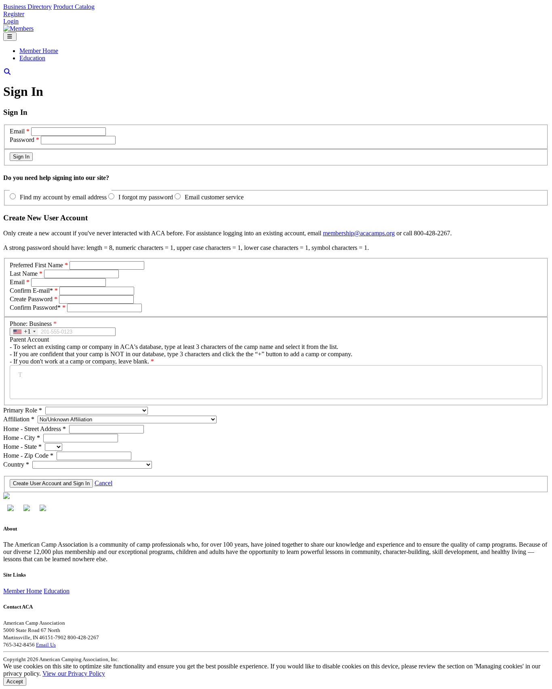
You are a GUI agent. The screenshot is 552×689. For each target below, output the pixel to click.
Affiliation (18, 419)
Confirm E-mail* (31, 290)
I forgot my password (145, 197)
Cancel (103, 483)
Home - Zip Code (28, 455)
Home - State (22, 446)
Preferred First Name (36, 265)
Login (11, 21)
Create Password (31, 299)
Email (17, 131)
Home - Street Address (34, 428)
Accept (14, 681)
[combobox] (24, 332)
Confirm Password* (35, 307)
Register (13, 14)
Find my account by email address (63, 197)
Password (22, 139)
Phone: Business (33, 323)
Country (16, 464)
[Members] (18, 28)
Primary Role (22, 410)
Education (32, 58)
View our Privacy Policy (73, 673)
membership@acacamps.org (359, 233)
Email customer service (214, 197)
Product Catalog (74, 6)
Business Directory (27, 6)
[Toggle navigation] (10, 36)
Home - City (21, 437)
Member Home (38, 50)
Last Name (24, 273)
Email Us (46, 645)
